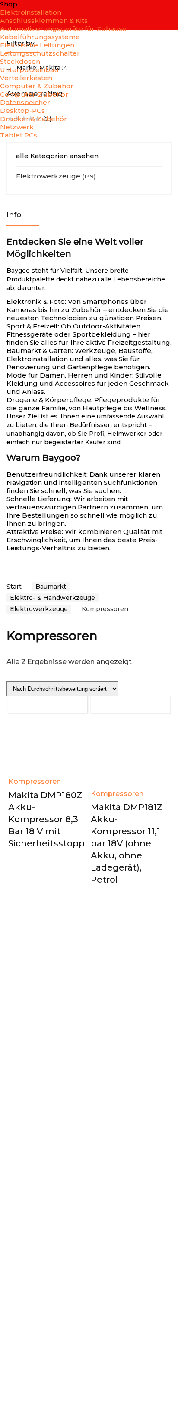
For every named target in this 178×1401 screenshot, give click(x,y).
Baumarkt (50, 586)
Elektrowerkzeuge (48, 176)
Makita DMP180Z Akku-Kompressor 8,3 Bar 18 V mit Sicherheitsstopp (46, 819)
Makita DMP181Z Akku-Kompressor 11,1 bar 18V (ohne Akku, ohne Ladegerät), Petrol (127, 843)
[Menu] (10, 150)
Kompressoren (34, 781)
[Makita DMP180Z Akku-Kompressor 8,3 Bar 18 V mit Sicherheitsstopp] (47, 748)
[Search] (164, 150)
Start (14, 586)
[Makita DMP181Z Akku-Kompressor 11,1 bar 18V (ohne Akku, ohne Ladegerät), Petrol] (130, 754)
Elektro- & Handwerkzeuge (52, 598)
